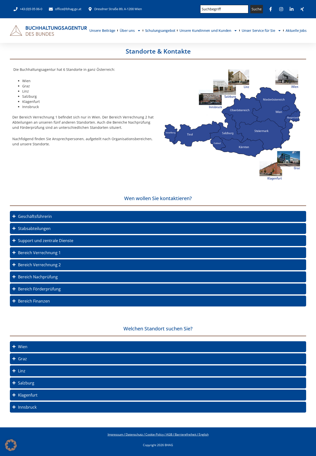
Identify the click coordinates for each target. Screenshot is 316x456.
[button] (11, 445)
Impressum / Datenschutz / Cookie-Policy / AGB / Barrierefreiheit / (153, 434)
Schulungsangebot (160, 30)
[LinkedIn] (292, 9)
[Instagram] (281, 9)
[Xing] (302, 9)
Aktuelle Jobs (296, 30)
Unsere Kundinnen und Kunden (205, 30)
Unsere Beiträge (102, 30)
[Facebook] (271, 9)
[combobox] (224, 9)
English (204, 434)
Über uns (127, 30)
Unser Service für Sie (258, 30)
